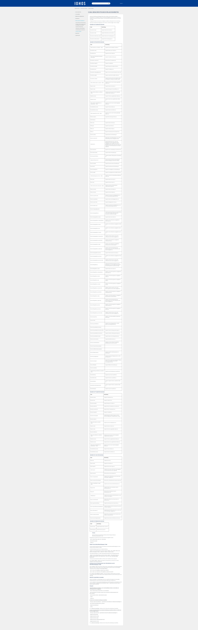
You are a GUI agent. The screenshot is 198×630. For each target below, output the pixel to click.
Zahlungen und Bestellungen (80, 28)
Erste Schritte (78, 12)
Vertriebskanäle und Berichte (80, 29)
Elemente (77, 18)
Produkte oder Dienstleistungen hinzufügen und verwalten (81, 24)
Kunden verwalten (91, 8)
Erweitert (77, 33)
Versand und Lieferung (79, 26)
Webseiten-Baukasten (80, 16)
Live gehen (78, 14)
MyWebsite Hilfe (77, 8)
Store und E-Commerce (84, 8)
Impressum (78, 35)
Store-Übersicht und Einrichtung (80, 22)
